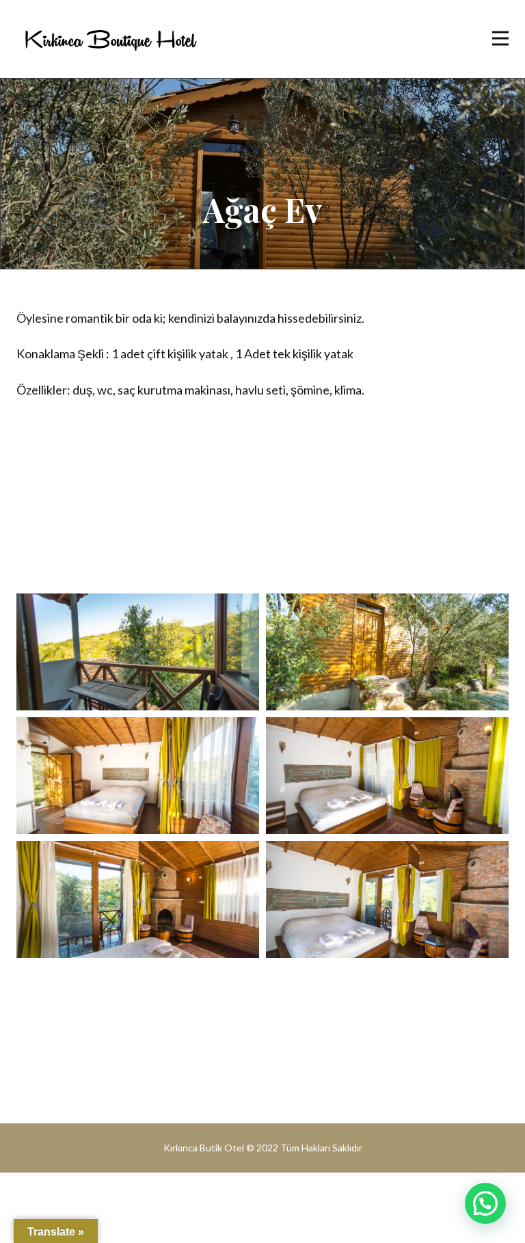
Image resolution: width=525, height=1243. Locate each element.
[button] (485, 1203)
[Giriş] (110, 39)
